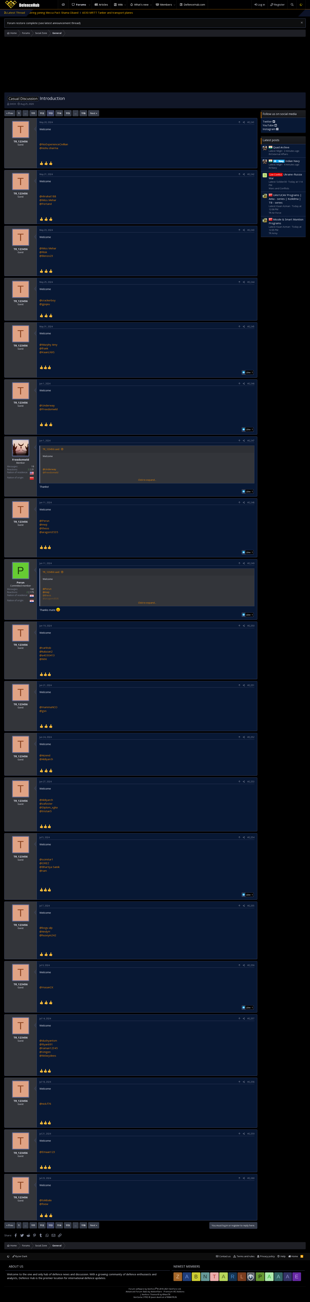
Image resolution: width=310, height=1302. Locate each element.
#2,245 (250, 326)
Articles (103, 4)
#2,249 (250, 563)
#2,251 (250, 685)
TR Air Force (275, 212)
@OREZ (44, 863)
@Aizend (44, 755)
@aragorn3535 (48, 532)
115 (68, 113)
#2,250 (250, 625)
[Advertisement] (155, 65)
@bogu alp (46, 927)
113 (50, 113)
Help (283, 1256)
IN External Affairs (278, 154)
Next (92, 113)
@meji (43, 524)
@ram (43, 870)
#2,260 (250, 1178)
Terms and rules (246, 1256)
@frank (43, 348)
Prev (10, 113)
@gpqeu (44, 304)
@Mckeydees (47, 1055)
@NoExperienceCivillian (53, 144)
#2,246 (250, 383)
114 (59, 113)
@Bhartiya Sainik (49, 867)
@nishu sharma (48, 148)
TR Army (273, 233)
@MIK (43, 659)
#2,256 (250, 965)
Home (63, 4)
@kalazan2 (46, 651)
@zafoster (46, 803)
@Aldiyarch (46, 759)
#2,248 (250, 502)
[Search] (292, 4)
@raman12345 (48, 1048)
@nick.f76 (45, 1103)
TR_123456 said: (51, 449)
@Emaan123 (47, 1152)
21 (32, 469)
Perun (20, 582)
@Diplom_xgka (48, 807)
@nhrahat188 (47, 196)
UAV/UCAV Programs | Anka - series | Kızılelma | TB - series (285, 198)
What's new (141, 4)
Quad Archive (281, 147)
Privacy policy (267, 1256)
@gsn (42, 711)
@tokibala (45, 1200)
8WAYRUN (172, 1297)
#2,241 (250, 122)
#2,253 (250, 781)
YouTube (268, 125)
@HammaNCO (48, 707)
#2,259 (250, 1133)
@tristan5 (45, 811)
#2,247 (250, 440)
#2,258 (250, 1081)
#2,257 (250, 1018)
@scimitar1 (46, 859)
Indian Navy (289, 161)
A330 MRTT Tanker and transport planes (67, 12)
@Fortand (45, 204)
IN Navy (273, 167)
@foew (43, 1204)
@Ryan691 (46, 1044)
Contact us (225, 1256)
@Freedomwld (48, 409)
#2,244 (250, 282)
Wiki (120, 4)
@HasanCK (46, 987)
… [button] (25, 113)
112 (42, 113)
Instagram (269, 129)
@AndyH (44, 931)
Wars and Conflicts (279, 188)
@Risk (43, 252)
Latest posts (271, 140)
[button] (90, 4)
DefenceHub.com (194, 4)
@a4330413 (47, 655)
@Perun (44, 520)
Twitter (268, 121)
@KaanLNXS (47, 352)
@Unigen (45, 1052)
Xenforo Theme (156, 1294)
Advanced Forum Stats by (155, 1291)
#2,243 (250, 230)
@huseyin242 (47, 935)
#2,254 (250, 837)
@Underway (47, 405)
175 (32, 592)
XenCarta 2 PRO (140, 1297)
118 (83, 113)
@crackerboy (47, 300)
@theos (44, 528)
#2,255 (250, 905)
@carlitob (45, 647)
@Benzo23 (46, 256)
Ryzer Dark (21, 1256)
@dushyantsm (48, 1040)
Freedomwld (20, 459)
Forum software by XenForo (155, 1288)
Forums (81, 4)
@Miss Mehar (47, 200)
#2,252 (250, 737)
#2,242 (250, 174)
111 (33, 113)
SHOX (13, 103)
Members (166, 4)
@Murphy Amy (48, 344)
